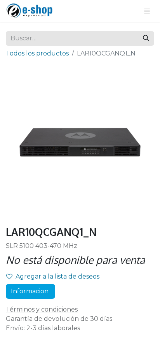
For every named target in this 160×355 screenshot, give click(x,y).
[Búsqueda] (146, 38)
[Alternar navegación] (147, 10)
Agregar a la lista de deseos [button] (57, 276)
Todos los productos (37, 53)
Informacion (30, 291)
